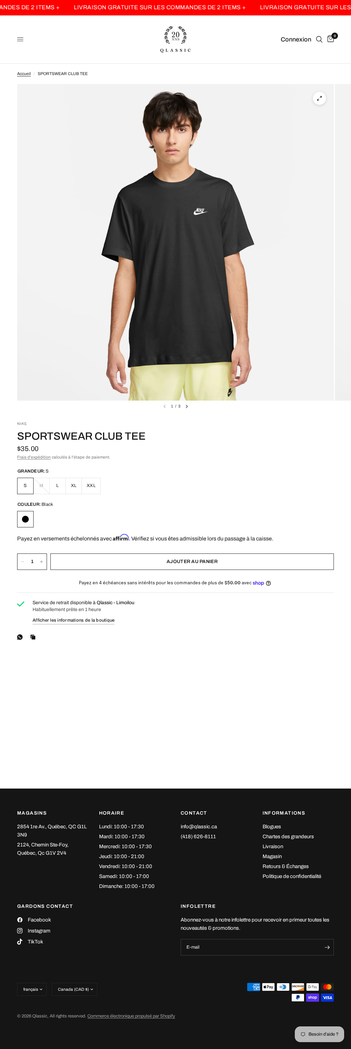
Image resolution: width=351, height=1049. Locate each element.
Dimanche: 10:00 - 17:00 (127, 886)
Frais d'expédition (34, 457)
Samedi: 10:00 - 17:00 (124, 876)
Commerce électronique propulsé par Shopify (131, 1016)
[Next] (187, 406)
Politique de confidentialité (292, 876)
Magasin (272, 856)
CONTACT (194, 813)
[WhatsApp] (21, 637)
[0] (329, 39)
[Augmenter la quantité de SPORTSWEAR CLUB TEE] (41, 562)
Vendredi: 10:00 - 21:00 (125, 866)
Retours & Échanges (286, 866)
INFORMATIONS (284, 813)
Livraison (273, 846)
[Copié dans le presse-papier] (34, 637)
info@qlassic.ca (199, 826)
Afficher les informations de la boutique (73, 620)
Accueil (24, 73)
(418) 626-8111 (198, 836)
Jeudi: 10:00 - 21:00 (121, 856)
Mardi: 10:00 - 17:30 (122, 836)
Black (25, 519)
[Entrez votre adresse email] (327, 947)
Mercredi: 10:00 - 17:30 (125, 846)
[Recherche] (319, 39)
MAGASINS (32, 813)
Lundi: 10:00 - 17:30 (121, 826)
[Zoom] (319, 98)
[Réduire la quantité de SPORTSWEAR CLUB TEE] (22, 562)
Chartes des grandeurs (288, 836)
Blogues (272, 826)
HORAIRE (111, 813)
